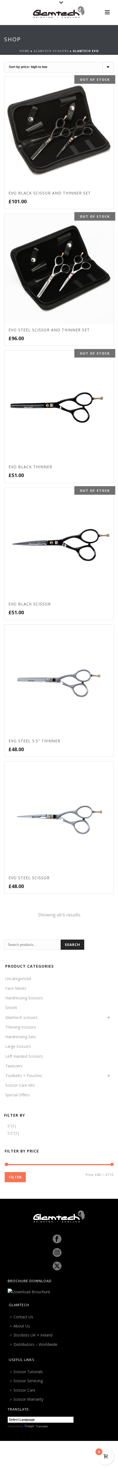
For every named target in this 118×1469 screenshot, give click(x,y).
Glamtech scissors (51, 51)
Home (24, 51)
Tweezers (14, 1065)
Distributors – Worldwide (35, 1344)
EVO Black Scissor (30, 604)
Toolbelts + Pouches (23, 1075)
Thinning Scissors (20, 1027)
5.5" (10, 1133)
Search (72, 944)
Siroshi (11, 1007)
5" (9, 1126)
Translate (41, 1426)
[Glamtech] (59, 12)
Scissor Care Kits (20, 1085)
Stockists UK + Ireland (32, 1335)
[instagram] (57, 1252)
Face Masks (15, 988)
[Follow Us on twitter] (57, 1266)
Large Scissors (18, 1046)
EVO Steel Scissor (29, 877)
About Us (21, 1326)
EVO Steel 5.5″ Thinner (34, 740)
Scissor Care (24, 1390)
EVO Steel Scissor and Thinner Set (49, 329)
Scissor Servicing (28, 1380)
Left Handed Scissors (24, 1056)
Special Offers (17, 1094)
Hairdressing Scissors (24, 997)
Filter (15, 1177)
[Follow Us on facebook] (57, 1239)
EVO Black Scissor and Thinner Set (50, 193)
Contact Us (23, 1316)
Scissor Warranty (28, 1399)
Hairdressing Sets (20, 1036)
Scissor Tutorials (28, 1371)
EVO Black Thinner (30, 466)
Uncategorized (18, 978)
